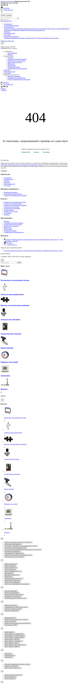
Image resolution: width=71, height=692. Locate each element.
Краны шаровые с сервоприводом (14, 634)
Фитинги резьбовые (10, 677)
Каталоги (7, 28)
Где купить (7, 35)
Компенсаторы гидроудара (12, 582)
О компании (7, 24)
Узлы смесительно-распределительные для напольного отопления (22, 549)
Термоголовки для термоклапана (14, 594)
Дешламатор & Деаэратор (12, 575)
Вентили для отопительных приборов (15, 205)
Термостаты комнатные (11, 666)
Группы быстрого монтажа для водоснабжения (17, 623)
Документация (8, 27)
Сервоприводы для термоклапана (14, 553)
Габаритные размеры (19, 30)
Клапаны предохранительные (13, 571)
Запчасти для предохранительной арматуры (17, 584)
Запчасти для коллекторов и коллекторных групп (18, 555)
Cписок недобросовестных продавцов (47, 38)
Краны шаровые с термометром (13, 641)
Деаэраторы (8, 576)
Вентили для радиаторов (11, 592)
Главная (3, 88)
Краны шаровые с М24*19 (12, 639)
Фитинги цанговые (10, 678)
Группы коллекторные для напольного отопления (18, 542)
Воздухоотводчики (10, 565)
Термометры (8, 657)
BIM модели (65, 28)
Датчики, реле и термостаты (12, 668)
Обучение (7, 32)
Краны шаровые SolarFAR (12, 646)
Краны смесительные (10, 605)
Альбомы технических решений (19, 28)
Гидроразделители (10, 617)
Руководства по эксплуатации (38, 28)
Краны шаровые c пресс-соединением (15, 644)
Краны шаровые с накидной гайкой (14, 637)
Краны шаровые (9, 210)
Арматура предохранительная (13, 203)
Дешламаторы (9, 573)
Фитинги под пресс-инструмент (13, 675)
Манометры (8, 653)
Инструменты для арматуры (12, 596)
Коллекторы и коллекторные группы (15, 202)
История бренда (9, 25)
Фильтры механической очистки (13, 578)
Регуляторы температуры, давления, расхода (17, 664)
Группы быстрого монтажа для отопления (16, 619)
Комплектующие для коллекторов (14, 557)
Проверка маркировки (10, 38)
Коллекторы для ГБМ (11, 625)
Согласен (3, 171)
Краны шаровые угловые (11, 643)
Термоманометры (9, 655)
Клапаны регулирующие (11, 610)
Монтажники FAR (9, 33)
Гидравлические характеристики (35, 30)
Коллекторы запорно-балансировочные (15, 547)
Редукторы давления (10, 564)
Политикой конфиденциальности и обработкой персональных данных (21, 164)
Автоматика (7, 213)
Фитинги (7, 214)
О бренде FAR (25, 152)
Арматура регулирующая (11, 207)
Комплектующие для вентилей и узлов (15, 598)
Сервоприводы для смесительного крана (16, 607)
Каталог (4, 90)
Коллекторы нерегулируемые (13, 544)
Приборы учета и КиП (10, 211)
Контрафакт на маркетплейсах (27, 38)
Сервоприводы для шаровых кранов (14, 635)
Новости (16, 25)
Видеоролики (8, 30)
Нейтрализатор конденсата (12, 580)
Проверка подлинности (11, 36)
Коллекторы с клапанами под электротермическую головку (21, 546)
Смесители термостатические (13, 609)
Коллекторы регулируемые (12, 551)
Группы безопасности (10, 567)
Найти (19, 262)
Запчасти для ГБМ (10, 621)
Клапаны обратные (10, 569)
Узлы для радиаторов (11, 591)
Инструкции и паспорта (55, 28)
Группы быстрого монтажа (12, 208)
